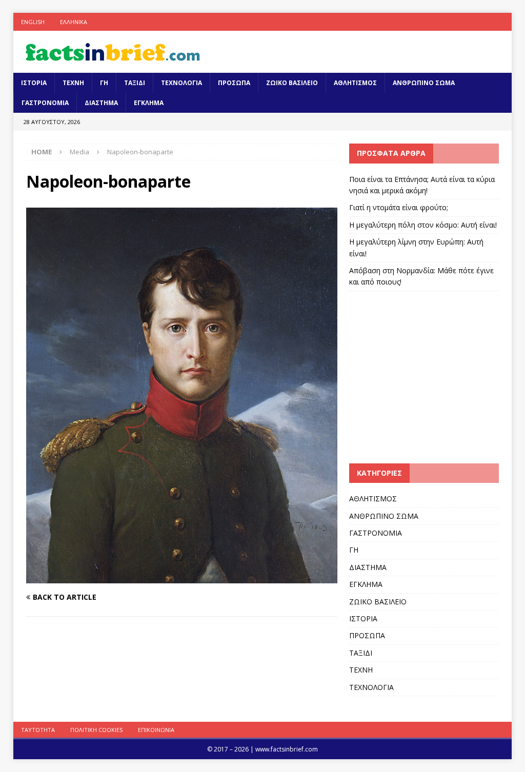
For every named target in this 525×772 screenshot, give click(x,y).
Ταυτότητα (38, 730)
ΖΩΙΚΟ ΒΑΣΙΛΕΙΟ (292, 82)
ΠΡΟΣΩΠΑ (234, 82)
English (33, 22)
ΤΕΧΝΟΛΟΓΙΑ (181, 82)
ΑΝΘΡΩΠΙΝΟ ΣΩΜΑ (424, 82)
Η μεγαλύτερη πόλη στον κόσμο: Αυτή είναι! (423, 225)
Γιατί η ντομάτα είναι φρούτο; (398, 207)
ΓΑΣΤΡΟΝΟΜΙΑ (45, 102)
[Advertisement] (435, 376)
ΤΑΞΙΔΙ (134, 82)
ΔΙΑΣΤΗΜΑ (101, 102)
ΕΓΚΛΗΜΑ (149, 102)
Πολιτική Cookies (96, 730)
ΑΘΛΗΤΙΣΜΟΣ (355, 82)
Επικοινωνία (156, 730)
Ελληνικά (73, 22)
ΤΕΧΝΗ (73, 82)
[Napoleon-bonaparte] (181, 577)
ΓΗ (104, 82)
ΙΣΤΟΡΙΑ (34, 82)
